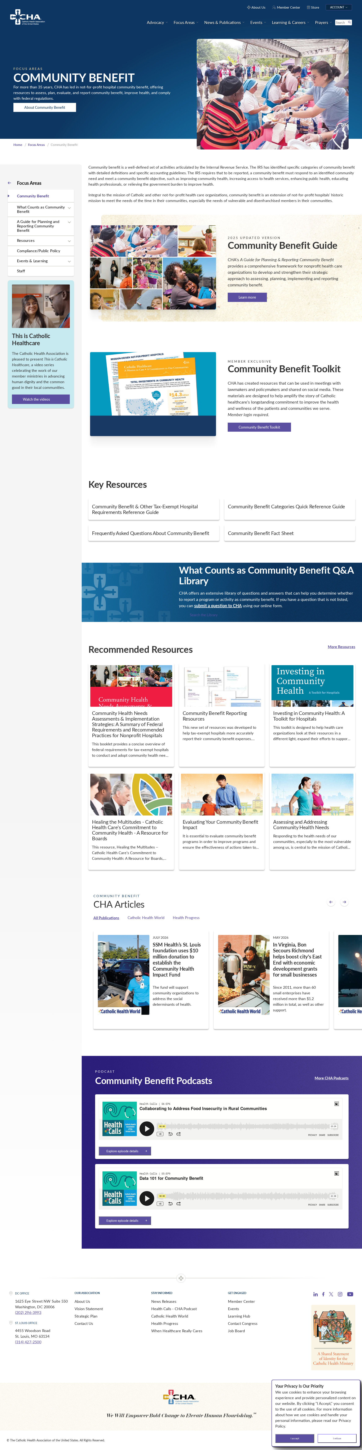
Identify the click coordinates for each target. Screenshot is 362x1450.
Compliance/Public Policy (38, 250)
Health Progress (186, 917)
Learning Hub (239, 1316)
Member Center (241, 1301)
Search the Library (204, 614)
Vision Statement (89, 1308)
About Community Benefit (44, 107)
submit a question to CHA (218, 605)
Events (233, 1308)
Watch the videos (36, 399)
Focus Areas (36, 145)
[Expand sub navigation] (69, 208)
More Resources (341, 646)
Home (17, 145)
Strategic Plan (86, 1316)
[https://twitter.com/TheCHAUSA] (331, 1294)
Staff (21, 270)
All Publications (106, 917)
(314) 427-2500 (28, 1341)
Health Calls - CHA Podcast (174, 1308)
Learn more (247, 297)
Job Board (236, 1330)
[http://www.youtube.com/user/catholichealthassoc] (350, 1294)
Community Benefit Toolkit (259, 427)
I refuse (337, 1438)
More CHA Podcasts (332, 1077)
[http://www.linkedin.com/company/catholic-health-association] (315, 1294)
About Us (82, 1301)
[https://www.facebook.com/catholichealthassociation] (323, 1294)
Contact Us (84, 1323)
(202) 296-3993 (28, 1312)
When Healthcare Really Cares (176, 1330)
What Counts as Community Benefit (41, 209)
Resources (26, 240)
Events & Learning (32, 260)
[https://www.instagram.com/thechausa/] (340, 1295)
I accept (295, 1438)
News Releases (163, 1301)
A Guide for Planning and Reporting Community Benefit (38, 226)
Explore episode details (122, 1151)
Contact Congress (242, 1323)
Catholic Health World (146, 917)
